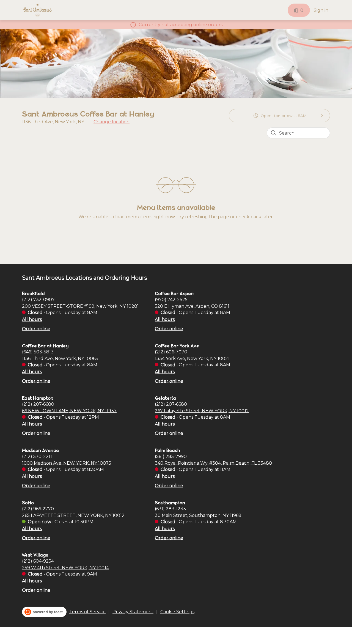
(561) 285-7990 (171, 456)
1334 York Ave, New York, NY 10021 (192, 358)
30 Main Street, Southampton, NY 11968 (198, 515)
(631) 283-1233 (170, 508)
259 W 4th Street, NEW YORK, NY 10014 (65, 567)
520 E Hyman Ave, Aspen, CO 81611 (192, 306)
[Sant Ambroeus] (37, 10)
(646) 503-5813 (38, 351)
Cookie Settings (177, 611)
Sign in (321, 10)
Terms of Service (87, 611)
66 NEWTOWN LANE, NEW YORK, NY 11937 (69, 410)
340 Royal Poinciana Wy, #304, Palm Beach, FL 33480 (213, 462)
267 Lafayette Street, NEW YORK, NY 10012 (202, 410)
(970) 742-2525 (171, 299)
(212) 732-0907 (38, 299)
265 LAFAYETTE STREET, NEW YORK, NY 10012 (73, 515)
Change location (112, 121)
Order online (36, 328)
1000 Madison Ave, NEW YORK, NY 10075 (66, 462)
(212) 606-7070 (171, 351)
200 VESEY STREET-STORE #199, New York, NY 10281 (80, 306)
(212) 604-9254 (38, 560)
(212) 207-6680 (38, 404)
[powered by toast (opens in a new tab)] (44, 612)
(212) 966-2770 (38, 508)
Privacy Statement (132, 611)
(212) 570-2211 (37, 456)
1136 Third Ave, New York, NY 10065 (60, 358)
